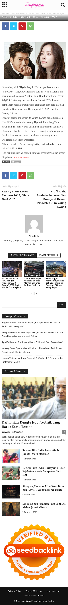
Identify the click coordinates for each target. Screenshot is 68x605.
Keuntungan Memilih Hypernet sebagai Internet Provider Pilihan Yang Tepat (55, 283)
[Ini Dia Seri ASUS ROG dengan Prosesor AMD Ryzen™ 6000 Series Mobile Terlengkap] (12, 269)
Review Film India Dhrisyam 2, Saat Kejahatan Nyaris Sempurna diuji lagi (43, 471)
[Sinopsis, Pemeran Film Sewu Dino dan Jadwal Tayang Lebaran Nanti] (11, 491)
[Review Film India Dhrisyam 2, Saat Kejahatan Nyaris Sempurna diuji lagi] (11, 473)
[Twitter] (13, 26)
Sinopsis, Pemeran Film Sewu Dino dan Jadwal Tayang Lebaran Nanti (43, 488)
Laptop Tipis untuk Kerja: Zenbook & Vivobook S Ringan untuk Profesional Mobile (32, 360)
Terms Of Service (34, 591)
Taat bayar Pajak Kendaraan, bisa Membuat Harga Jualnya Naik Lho (32, 281)
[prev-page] (32, 293)
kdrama (15, 162)
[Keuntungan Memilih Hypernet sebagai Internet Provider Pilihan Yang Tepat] (56, 269)
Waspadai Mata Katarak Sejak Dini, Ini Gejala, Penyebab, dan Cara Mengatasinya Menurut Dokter (32, 334)
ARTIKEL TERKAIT (22, 255)
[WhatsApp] (30, 26)
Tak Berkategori (10, 275)
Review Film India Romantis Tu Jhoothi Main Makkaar (41, 452)
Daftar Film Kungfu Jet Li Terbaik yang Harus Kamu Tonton (31, 424)
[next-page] (36, 293)
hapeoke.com (53, 591)
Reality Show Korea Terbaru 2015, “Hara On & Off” (15, 195)
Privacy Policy (14, 591)
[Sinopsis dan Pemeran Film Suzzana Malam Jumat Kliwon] (11, 509)
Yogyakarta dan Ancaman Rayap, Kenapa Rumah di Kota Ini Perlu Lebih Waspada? (31, 324)
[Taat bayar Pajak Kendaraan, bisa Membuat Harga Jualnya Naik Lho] (34, 269)
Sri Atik (13, 17)
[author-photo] (34, 224)
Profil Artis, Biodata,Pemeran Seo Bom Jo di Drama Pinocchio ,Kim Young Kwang (51, 199)
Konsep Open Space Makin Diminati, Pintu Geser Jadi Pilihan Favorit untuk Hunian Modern (32, 350)
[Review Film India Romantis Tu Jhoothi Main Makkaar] (11, 456)
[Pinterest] (22, 26)
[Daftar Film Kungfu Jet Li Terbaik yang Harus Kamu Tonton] (34, 398)
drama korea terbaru (34, 595)
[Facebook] (5, 26)
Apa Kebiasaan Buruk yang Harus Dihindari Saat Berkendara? (32, 342)
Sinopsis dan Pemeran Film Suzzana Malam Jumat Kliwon (44, 505)
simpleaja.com (21, 157)
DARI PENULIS (48, 255)
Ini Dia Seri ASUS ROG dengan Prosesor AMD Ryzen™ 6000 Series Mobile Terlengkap (11, 283)
